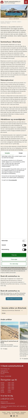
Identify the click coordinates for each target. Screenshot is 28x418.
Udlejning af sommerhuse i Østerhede (11, 310)
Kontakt (8, 412)
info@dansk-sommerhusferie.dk (8, 403)
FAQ (10, 413)
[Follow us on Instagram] (14, 416)
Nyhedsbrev (23, 412)
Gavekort (6, 413)
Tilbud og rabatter (20, 413)
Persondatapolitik (15, 412)
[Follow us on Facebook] (11, 416)
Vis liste (3, 313)
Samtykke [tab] (7, 153)
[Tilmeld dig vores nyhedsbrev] (17, 416)
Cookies (4, 412)
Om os (13, 413)
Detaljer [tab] (21, 153)
